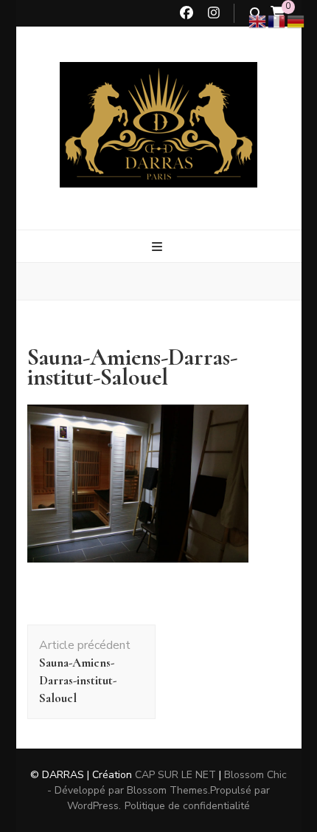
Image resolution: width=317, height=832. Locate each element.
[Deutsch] (296, 21)
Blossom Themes (167, 790)
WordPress (93, 806)
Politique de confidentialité (187, 806)
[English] (258, 21)
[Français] (277, 21)
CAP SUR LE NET (175, 775)
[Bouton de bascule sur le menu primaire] (159, 247)
